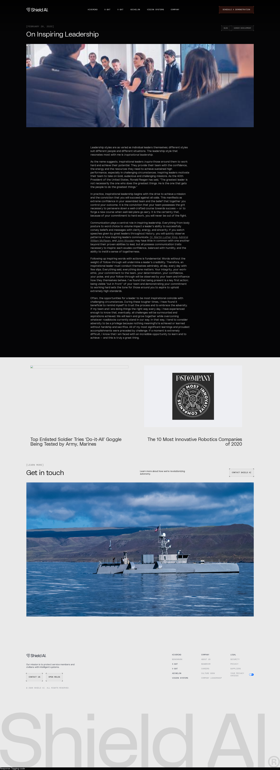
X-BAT (107, 10)
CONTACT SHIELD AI (241, 473)
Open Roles (54, 677)
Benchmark (177, 659)
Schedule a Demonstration (236, 10)
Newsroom (205, 664)
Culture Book (208, 673)
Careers (205, 669)
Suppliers (235, 669)
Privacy (234, 664)
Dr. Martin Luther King (163, 237)
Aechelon (135, 10)
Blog (226, 28)
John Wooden (125, 241)
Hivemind (93, 10)
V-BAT (120, 10)
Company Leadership (211, 678)
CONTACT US (34, 677)
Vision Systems (155, 10)
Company (175, 10)
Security (235, 659)
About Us (205, 659)
